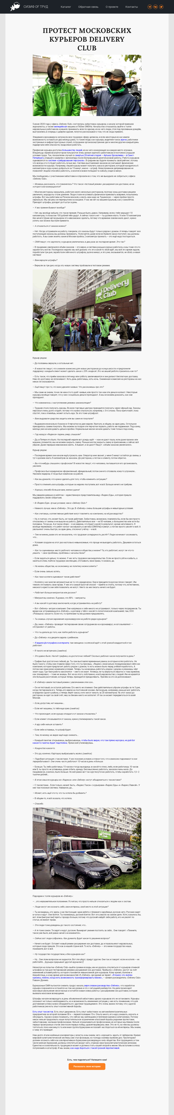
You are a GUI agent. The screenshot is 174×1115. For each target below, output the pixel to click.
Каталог (66, 6)
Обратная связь (88, 6)
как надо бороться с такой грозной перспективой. (95, 1048)
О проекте (112, 6)
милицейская (60, 126)
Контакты (131, 6)
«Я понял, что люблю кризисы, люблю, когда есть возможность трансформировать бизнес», (82, 976)
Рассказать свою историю (87, 1066)
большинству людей (72, 150)
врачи (124, 139)
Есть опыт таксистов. (43, 1011)
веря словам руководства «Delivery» (102, 985)
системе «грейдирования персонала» (66, 160)
